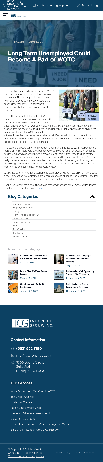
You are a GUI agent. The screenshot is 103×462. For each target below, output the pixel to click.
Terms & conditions (84, 452)
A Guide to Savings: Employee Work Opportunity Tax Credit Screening (78, 258)
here (40, 188)
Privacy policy (62, 452)
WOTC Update (36, 42)
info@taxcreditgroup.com (53, 5)
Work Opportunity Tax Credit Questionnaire (32, 285)
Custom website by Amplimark (26, 456)
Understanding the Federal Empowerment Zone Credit (77, 285)
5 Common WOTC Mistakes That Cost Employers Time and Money (33, 257)
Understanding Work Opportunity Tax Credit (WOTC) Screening (80, 273)
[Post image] (13, 259)
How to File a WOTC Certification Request (33, 273)
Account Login (91, 5)
